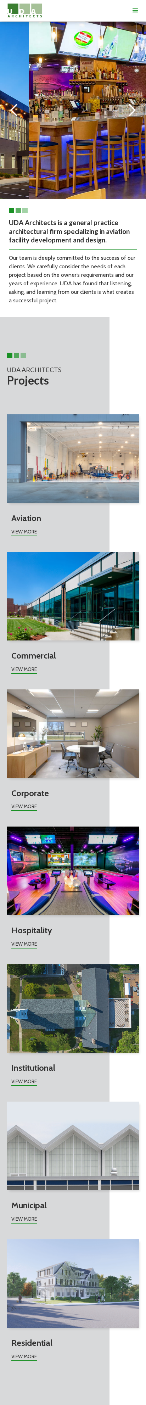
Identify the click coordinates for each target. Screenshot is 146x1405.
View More (24, 532)
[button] (135, 10)
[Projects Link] (73, 458)
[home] (25, 11)
